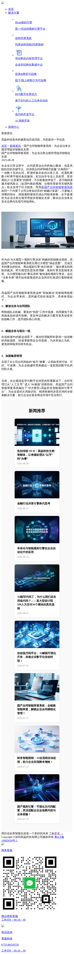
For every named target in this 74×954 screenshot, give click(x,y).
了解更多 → (56, 833)
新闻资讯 (15, 145)
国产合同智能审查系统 (58, 187)
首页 (4, 145)
